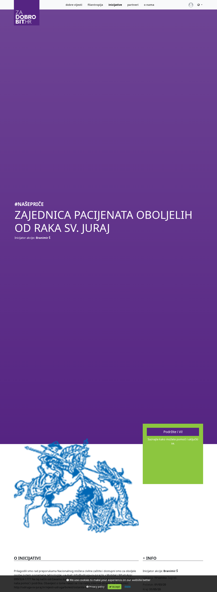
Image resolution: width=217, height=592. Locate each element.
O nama (149, 5)
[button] (200, 4)
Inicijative (116, 5)
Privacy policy (96, 586)
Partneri (133, 5)
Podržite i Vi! (173, 431)
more (128, 586)
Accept (116, 586)
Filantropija (95, 5)
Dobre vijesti (74, 5)
